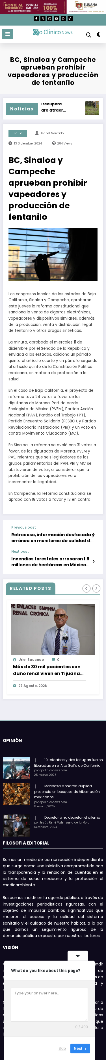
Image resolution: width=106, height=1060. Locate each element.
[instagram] (49, 18)
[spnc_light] (99, 36)
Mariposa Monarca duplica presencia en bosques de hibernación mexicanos (67, 792)
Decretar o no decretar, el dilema (72, 817)
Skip (62, 1048)
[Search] (89, 35)
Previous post (23, 527)
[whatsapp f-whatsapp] (63, 18)
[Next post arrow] (93, 561)
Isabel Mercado (52, 133)
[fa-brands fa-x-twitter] (43, 18)
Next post (20, 552)
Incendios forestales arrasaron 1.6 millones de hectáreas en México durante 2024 (50, 562)
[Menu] (7, 34)
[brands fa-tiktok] (70, 18)
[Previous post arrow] (93, 534)
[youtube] (56, 18)
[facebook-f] (36, 18)
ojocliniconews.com (71, 659)
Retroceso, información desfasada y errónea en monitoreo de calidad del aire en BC (52, 538)
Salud (18, 133)
